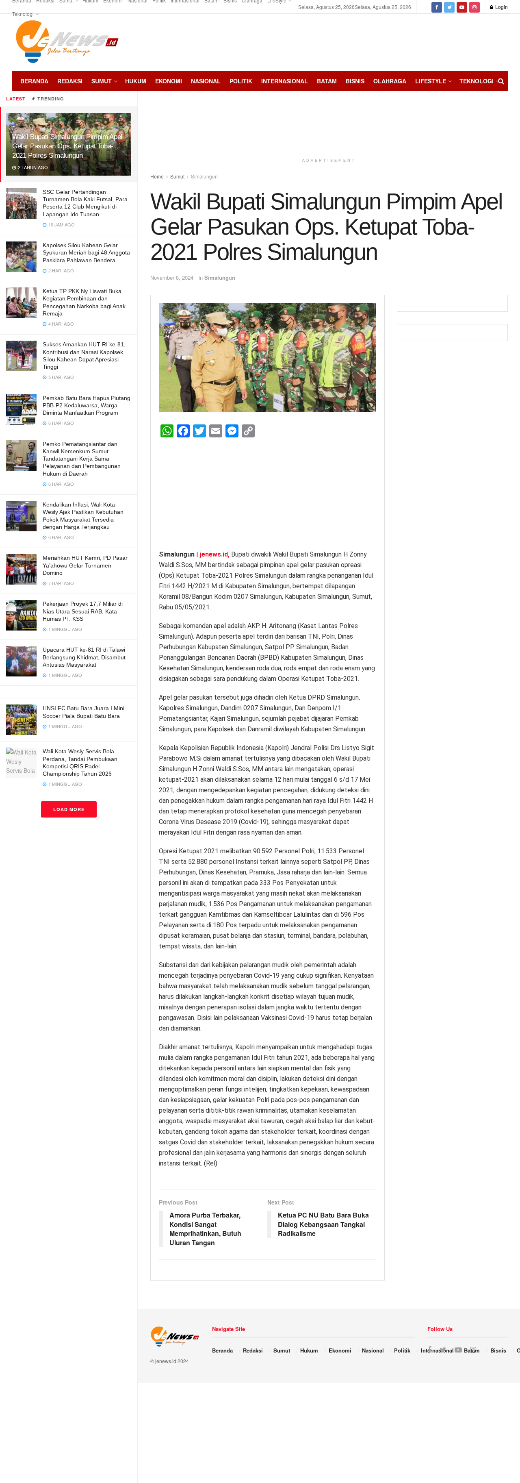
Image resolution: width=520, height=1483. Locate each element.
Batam (327, 81)
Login (501, 6)
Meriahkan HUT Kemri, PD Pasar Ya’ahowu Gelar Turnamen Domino (85, 565)
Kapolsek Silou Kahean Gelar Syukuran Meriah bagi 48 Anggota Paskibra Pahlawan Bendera (86, 252)
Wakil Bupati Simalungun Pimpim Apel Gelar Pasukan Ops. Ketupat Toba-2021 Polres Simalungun (67, 146)
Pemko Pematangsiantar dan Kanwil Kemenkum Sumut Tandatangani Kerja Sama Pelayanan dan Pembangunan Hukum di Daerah (82, 459)
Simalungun (219, 277)
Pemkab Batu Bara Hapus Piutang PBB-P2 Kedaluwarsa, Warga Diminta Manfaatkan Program (86, 405)
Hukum (135, 81)
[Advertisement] (483, 41)
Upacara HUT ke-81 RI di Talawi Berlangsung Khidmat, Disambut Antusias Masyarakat (84, 657)
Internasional (284, 81)
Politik (241, 81)
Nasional (206, 81)
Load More (68, 809)
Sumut (101, 81)
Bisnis (355, 81)
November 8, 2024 (171, 277)
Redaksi (69, 81)
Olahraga (389, 81)
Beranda (34, 81)
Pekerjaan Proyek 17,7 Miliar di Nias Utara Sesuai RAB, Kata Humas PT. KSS (83, 611)
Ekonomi (168, 81)
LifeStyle (430, 81)
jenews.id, (215, 554)
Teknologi (23, 13)
